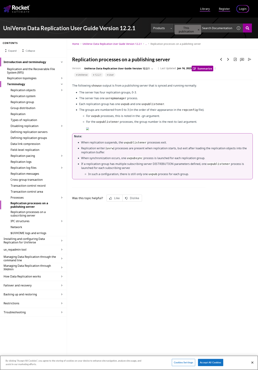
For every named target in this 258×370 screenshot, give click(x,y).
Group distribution (23, 108)
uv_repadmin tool (15, 249)
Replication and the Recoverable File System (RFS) (31, 70)
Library (205, 9)
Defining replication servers (29, 132)
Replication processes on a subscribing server (28, 213)
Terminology (16, 84)
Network (16, 227)
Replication (18, 114)
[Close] (252, 362)
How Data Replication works (22, 276)
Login (242, 9)
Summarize (204, 68)
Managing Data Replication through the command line (30, 258)
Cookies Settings (183, 362)
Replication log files (24, 168)
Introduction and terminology (25, 62)
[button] (198, 29)
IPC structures (20, 221)
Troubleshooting (15, 312)
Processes (17, 197)
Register (224, 9)
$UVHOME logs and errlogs (28, 233)
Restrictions (11, 303)
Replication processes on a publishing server (29, 204)
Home (75, 43)
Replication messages (25, 174)
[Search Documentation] (247, 28)
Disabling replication (24, 126)
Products (159, 28)
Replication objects (23, 90)
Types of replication (24, 120)
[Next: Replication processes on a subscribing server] (228, 59)
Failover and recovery (18, 285)
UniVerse (83, 74)
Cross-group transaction (27, 180)
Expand (12, 50)
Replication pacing (23, 156)
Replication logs (21, 162)
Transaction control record (28, 186)
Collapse (30, 50)
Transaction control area (27, 192)
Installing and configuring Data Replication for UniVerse (24, 240)
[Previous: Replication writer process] (221, 59)
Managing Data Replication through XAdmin (27, 267)
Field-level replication (25, 150)
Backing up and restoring (20, 294)
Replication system (23, 96)
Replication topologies (22, 78)
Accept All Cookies (210, 362)
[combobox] (204, 28)
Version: (76, 68)
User (111, 74)
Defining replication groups (29, 138)
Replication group (22, 102)
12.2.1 (98, 74)
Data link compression (25, 144)
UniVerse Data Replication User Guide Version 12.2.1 (112, 43)
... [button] (146, 43)
